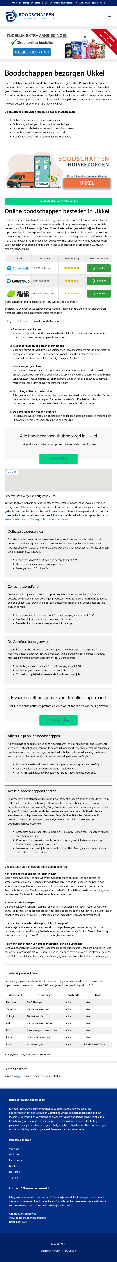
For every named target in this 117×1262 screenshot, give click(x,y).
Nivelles (13, 1166)
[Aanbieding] (58, 58)
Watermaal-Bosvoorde (17, 519)
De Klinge (14, 1172)
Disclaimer (46, 1251)
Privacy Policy (60, 1251)
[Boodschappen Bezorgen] (29, 16)
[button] (58, 201)
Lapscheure (15, 1160)
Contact (72, 1251)
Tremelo (14, 1177)
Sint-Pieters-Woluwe (56, 519)
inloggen (18, 1076)
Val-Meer (14, 1148)
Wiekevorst (15, 1154)
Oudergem (36, 519)
